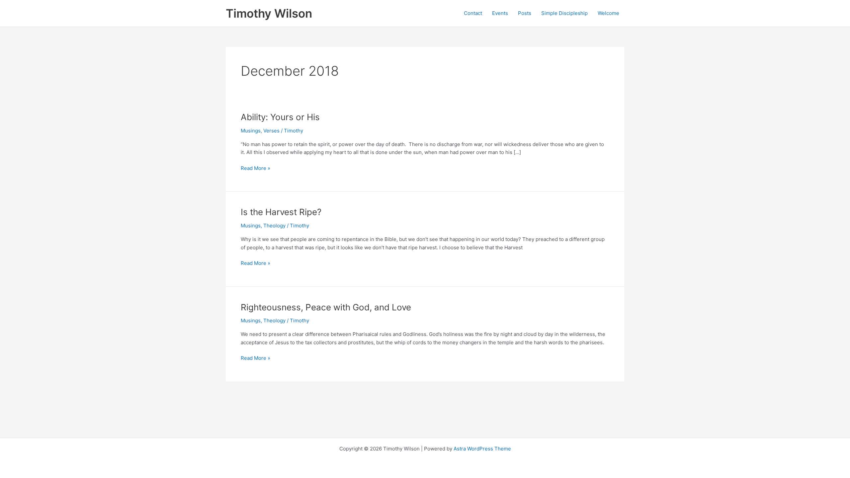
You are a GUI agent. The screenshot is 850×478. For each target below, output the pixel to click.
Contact (473, 13)
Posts (524, 13)
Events (500, 13)
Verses (271, 130)
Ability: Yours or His (280, 117)
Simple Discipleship (564, 13)
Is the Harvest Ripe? (281, 212)
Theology (274, 225)
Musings (251, 130)
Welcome (608, 13)
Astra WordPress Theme (482, 448)
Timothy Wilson (269, 13)
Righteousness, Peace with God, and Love (326, 307)
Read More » (255, 169)
